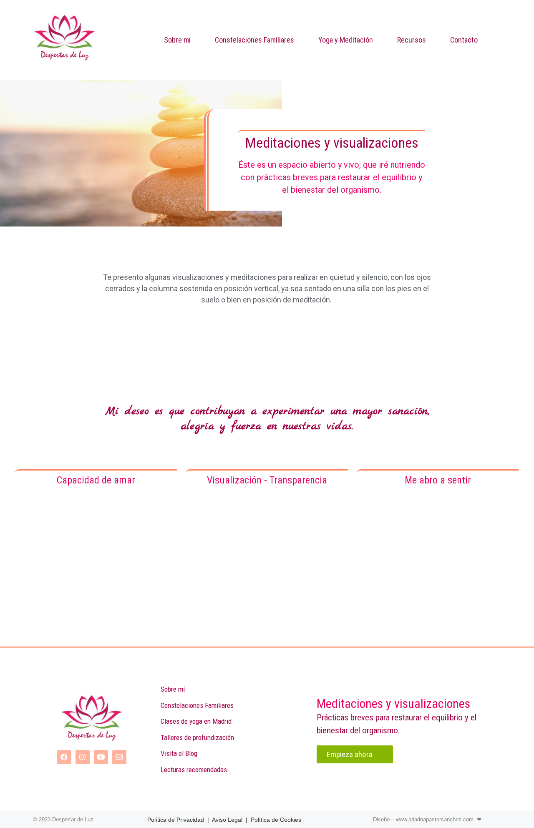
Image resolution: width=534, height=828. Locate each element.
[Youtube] (101, 757)
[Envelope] (119, 757)
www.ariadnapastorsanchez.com (435, 819)
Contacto (464, 39)
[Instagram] (83, 757)
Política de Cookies (276, 819)
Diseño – (384, 819)
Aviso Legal (227, 819)
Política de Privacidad (175, 819)
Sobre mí (177, 39)
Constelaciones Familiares (254, 39)
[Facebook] (64, 757)
